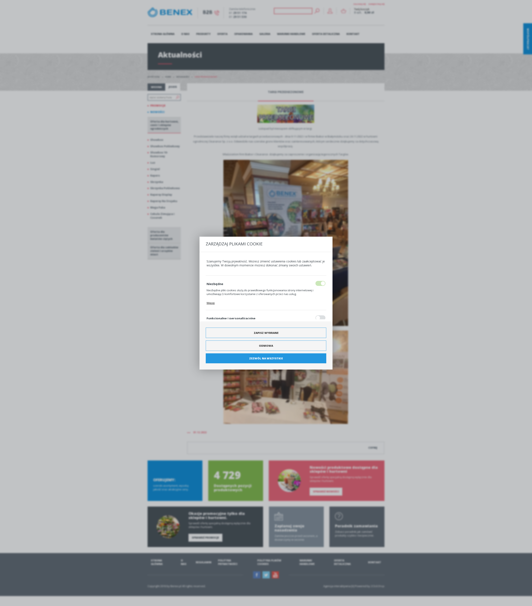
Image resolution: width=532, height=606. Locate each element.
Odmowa (266, 346)
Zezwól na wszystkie (266, 358)
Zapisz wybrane (266, 333)
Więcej (211, 303)
